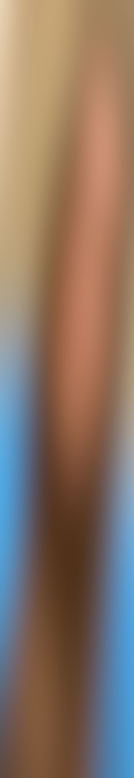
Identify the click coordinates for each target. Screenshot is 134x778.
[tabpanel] (67, 617)
